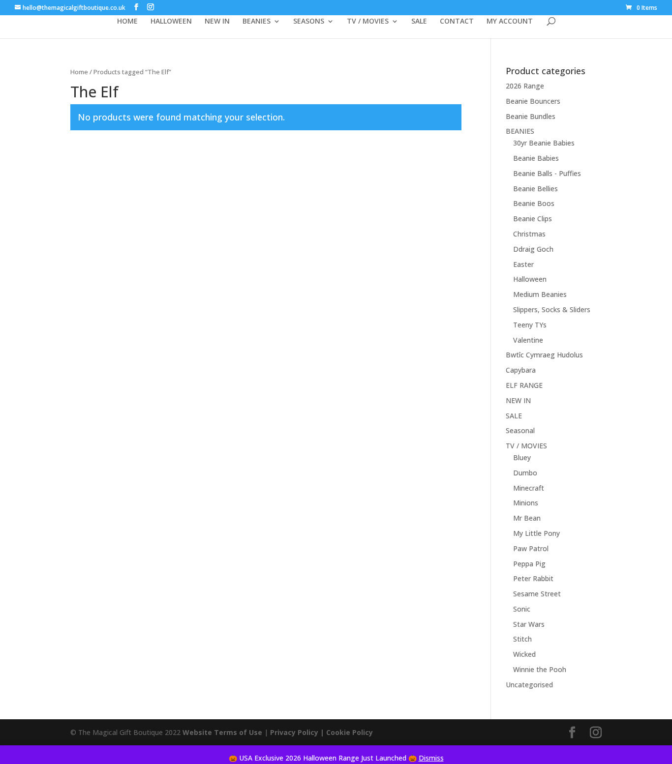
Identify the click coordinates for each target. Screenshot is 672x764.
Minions (525, 502)
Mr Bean (527, 518)
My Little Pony (536, 533)
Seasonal (520, 430)
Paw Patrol (531, 548)
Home (79, 71)
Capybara (521, 370)
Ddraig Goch (533, 249)
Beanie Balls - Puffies (547, 173)
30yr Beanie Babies (544, 142)
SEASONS (308, 22)
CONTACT (457, 22)
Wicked (524, 654)
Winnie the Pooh (539, 669)
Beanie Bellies (535, 188)
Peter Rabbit (533, 578)
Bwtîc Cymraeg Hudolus (544, 354)
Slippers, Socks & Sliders (551, 309)
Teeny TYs (530, 324)
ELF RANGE (524, 385)
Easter (523, 264)
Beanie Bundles (530, 116)
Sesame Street (537, 593)
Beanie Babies (536, 158)
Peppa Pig (529, 563)
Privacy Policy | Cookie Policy (322, 732)
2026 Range (525, 85)
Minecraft (528, 488)
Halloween (530, 279)
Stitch (522, 639)
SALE (419, 22)
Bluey (522, 457)
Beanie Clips (532, 218)
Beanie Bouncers (533, 101)
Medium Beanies (540, 294)
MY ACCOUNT (510, 22)
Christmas (529, 233)
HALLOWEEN (171, 22)
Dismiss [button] (431, 758)
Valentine (528, 340)
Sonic (521, 609)
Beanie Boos (533, 203)
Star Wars (529, 624)
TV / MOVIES (368, 22)
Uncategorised (529, 684)
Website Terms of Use (222, 732)
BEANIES (257, 22)
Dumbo (525, 472)
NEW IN (217, 22)
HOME (127, 22)
